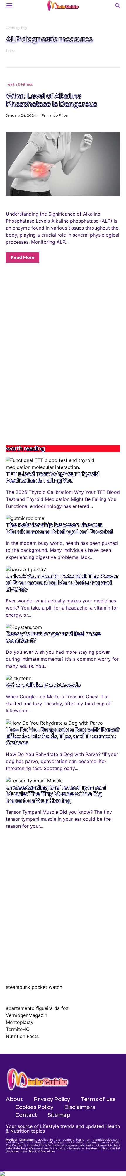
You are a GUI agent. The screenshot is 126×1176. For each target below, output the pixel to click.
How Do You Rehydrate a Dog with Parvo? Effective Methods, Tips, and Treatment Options (62, 736)
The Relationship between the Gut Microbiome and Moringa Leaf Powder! (59, 528)
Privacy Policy (52, 1099)
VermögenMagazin (26, 1015)
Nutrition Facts (22, 1036)
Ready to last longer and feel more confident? (53, 637)
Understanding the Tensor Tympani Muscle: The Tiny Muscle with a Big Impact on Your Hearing (56, 794)
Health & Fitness (19, 84)
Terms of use (98, 1099)
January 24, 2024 (21, 115)
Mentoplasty (19, 1022)
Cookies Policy (34, 1107)
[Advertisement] (63, 368)
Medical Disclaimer (42, 1151)
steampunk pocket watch (34, 987)
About (14, 1099)
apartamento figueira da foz (37, 1008)
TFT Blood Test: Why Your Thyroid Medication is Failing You (52, 477)
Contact (26, 1115)
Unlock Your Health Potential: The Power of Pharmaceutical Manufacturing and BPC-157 (62, 583)
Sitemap (59, 1115)
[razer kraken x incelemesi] (63, 1173)
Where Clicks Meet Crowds (43, 685)
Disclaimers (79, 1107)
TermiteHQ (18, 1029)
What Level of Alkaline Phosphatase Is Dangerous (51, 99)
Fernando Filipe (54, 115)
